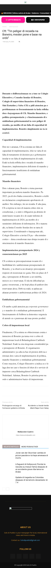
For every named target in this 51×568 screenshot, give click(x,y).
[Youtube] (38, 556)
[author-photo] (25, 428)
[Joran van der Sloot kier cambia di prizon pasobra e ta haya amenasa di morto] (8, 456)
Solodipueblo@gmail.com (30, 540)
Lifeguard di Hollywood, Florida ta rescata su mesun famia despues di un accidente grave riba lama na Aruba (31, 468)
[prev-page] (3, 489)
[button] (4, 7)
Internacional (13, 27)
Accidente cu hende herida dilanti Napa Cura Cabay (38, 406)
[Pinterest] (23, 50)
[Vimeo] (25, 556)
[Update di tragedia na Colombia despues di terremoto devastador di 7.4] (8, 480)
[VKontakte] (32, 556)
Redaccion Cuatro (25, 431)
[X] (17, 50)
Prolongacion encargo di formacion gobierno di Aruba (13, 406)
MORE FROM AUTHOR (29, 447)
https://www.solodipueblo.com (25, 435)
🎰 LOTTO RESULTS (13, 20)
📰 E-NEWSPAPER (38, 20)
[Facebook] (12, 50)
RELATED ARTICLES (11, 447)
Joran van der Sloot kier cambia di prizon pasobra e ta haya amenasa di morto (31, 455)
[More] (34, 50)
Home (4, 27)
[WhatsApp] (28, 50)
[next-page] (7, 489)
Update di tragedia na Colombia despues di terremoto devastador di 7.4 (31, 480)
